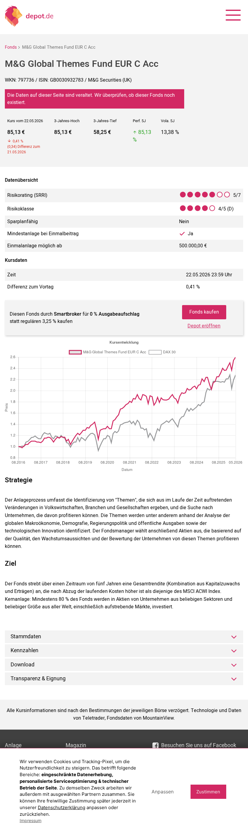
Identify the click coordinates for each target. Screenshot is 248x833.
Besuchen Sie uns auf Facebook (198, 745)
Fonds (11, 47)
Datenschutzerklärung (61, 807)
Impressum (30, 820)
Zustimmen (208, 792)
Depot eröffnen (204, 326)
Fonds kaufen (204, 312)
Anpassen (163, 792)
